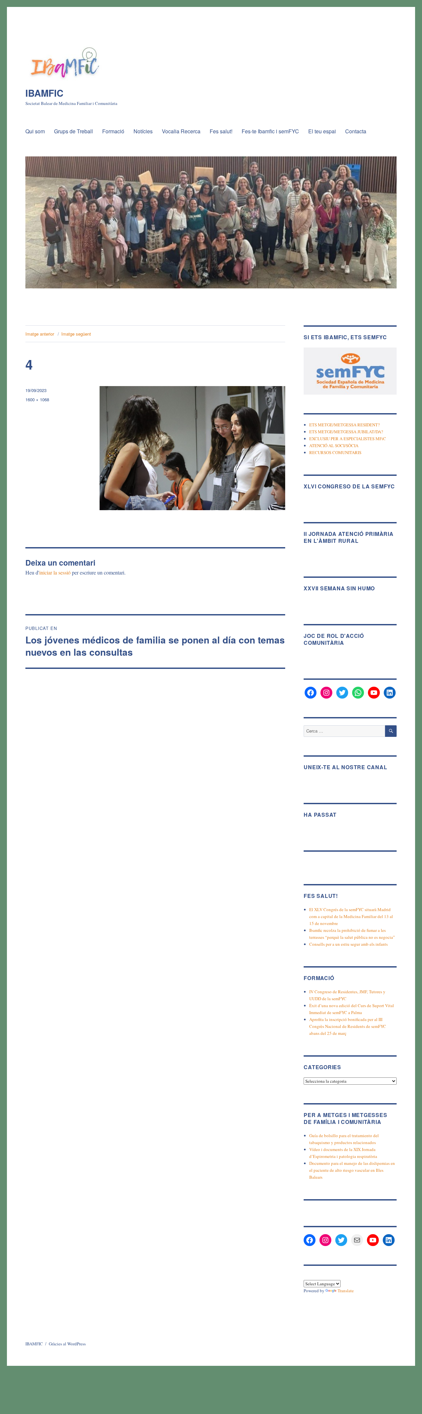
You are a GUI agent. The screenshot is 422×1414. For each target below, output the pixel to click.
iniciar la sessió (55, 572)
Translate (346, 1291)
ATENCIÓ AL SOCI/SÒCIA (333, 445)
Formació (113, 131)
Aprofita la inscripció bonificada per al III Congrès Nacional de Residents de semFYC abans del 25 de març (347, 1026)
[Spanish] (339, 1275)
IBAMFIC (44, 93)
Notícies (143, 131)
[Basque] (315, 1275)
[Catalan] (307, 1275)
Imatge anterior (39, 334)
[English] (323, 1275)
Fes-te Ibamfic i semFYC (270, 131)
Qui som (35, 131)
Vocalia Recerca (181, 131)
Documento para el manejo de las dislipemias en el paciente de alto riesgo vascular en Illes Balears (352, 1170)
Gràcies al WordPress (67, 1344)
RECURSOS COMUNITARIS (335, 452)
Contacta (355, 131)
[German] (331, 1275)
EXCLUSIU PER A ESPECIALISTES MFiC (347, 439)
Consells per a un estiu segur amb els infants (348, 944)
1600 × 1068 (37, 399)
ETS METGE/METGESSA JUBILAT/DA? (346, 432)
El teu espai (322, 131)
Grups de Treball (73, 131)
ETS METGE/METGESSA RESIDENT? (344, 425)
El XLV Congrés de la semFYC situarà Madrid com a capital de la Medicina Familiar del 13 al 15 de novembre (351, 916)
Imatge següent (76, 334)
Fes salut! (221, 131)
